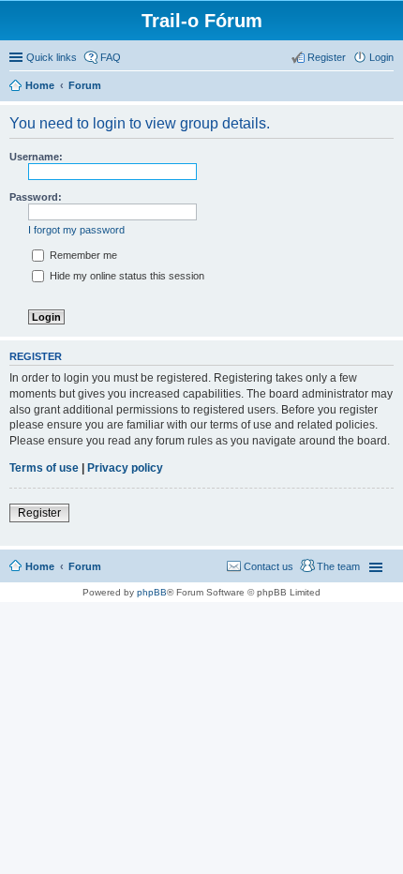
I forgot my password (76, 229)
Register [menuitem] (326, 57)
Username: (36, 156)
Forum (84, 566)
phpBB (152, 592)
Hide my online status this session (125, 275)
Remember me (82, 255)
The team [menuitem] (338, 566)
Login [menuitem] (381, 57)
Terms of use (44, 468)
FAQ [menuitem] (110, 57)
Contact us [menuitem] (268, 566)
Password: (35, 197)
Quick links (51, 57)
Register (39, 513)
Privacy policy (125, 468)
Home (39, 566)
